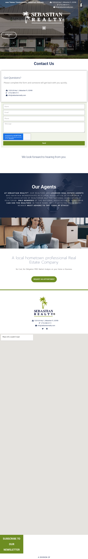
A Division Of (44, 557)
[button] (44, 28)
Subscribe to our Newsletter (11, 544)
